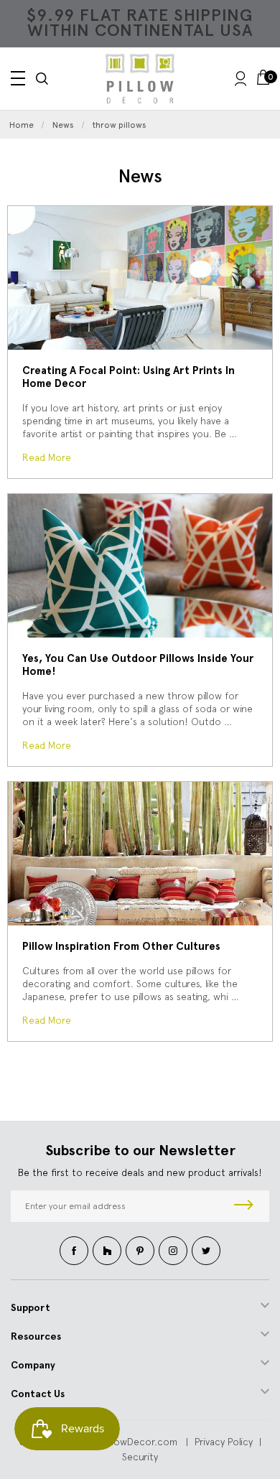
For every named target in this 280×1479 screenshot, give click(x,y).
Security (140, 1456)
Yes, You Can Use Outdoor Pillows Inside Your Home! (137, 665)
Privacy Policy (224, 1441)
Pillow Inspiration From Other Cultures (121, 946)
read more (46, 457)
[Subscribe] (243, 1206)
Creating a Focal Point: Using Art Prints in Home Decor (128, 377)
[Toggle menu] (18, 78)
